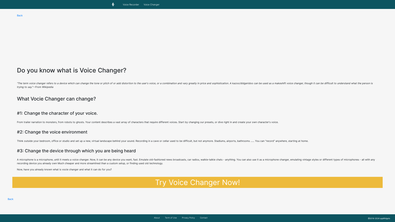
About (157, 217)
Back (20, 15)
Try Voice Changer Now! (197, 182)
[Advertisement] (197, 40)
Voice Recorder (131, 4)
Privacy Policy (188, 217)
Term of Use (171, 217)
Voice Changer (151, 4)
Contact (204, 217)
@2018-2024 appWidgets (379, 218)
